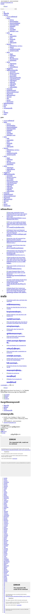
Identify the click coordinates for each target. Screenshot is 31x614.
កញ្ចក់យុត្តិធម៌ (13, 29)
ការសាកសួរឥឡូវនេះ (5, 425)
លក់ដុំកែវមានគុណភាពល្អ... (14, 304)
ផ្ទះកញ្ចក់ (8, 100)
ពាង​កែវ (8, 62)
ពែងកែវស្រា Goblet (14, 31)
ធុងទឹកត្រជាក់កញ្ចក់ (11, 95)
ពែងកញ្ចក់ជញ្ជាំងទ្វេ (14, 21)
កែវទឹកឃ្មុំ (12, 65)
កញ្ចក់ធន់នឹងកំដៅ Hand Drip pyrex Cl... (16, 254)
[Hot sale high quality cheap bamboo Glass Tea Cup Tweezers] (17, 337)
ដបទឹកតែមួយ (13, 55)
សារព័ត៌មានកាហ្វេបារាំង (15, 49)
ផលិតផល (6, 15)
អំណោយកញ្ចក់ (10, 101)
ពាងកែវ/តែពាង (13, 63)
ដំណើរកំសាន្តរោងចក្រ (8, 103)
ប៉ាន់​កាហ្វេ (9, 44)
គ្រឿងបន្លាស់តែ (13, 42)
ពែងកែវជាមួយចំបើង (14, 24)
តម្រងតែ (11, 41)
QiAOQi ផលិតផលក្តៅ (12, 16)
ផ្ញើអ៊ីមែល (3, 429)
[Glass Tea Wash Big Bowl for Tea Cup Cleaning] (17, 308)
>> (8, 385)
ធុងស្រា (11, 54)
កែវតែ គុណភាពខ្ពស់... (12, 363)
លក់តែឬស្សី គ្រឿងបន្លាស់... (14, 348)
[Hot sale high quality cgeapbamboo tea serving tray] (17, 352)
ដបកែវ (8, 52)
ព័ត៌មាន (5, 105)
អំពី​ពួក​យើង (6, 13)
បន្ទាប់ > (6, 385)
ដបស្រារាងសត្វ (13, 60)
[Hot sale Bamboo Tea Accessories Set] (16, 345)
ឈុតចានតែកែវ (13, 36)
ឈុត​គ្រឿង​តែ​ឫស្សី (11, 382)
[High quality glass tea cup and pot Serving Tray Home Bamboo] (17, 360)
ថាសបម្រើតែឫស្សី (11, 376)
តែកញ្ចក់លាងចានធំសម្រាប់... (14, 311)
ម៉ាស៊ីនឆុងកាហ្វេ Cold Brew (16, 46)
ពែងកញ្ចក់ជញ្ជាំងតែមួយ (15, 23)
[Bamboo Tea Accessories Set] (14, 379)
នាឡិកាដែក (12, 85)
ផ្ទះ (4, 11)
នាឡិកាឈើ (12, 82)
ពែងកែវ (8, 18)
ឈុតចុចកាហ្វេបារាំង (14, 50)
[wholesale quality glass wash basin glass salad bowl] (17, 301)
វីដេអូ (5, 106)
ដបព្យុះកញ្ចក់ (9, 88)
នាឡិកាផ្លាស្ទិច (13, 84)
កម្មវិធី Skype (4, 431)
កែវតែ (11, 34)
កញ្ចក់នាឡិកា (13, 71)
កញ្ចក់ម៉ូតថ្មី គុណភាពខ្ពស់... (14, 319)
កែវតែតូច (12, 28)
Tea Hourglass (13, 74)
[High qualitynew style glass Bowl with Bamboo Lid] (17, 316)
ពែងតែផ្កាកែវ (12, 26)
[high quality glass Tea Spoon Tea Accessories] (17, 330)
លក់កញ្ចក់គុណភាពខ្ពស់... (13, 326)
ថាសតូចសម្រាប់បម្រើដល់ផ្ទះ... (14, 370)
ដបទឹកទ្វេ (12, 57)
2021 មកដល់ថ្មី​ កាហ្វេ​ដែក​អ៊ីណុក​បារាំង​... (16, 227)
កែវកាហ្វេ (12, 20)
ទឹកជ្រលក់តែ (12, 39)
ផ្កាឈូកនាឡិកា (13, 76)
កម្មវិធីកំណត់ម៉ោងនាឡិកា (12, 70)
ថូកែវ (8, 98)
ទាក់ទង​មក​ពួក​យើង (8, 108)
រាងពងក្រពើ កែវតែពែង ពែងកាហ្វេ (14, 268)
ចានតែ (8, 33)
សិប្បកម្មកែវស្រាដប (14, 58)
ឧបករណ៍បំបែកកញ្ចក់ (11, 90)
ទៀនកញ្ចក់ (9, 97)
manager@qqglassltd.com (10, 422)
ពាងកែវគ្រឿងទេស (14, 67)
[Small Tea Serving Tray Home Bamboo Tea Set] (17, 367)
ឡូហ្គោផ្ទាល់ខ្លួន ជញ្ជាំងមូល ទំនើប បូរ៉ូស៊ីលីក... (17, 292)
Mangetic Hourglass (14, 73)
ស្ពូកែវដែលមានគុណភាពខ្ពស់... (14, 333)
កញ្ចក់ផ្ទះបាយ (10, 68)
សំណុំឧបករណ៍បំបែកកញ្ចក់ (13, 92)
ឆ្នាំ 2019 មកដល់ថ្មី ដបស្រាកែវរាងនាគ (15, 248)
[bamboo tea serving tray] (13, 373)
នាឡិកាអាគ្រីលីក (13, 87)
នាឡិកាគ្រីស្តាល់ (13, 80)
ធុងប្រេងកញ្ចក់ (10, 93)
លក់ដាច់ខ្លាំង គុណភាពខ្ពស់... (14, 356)
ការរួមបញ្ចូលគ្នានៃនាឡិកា (15, 77)
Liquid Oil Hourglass (15, 79)
